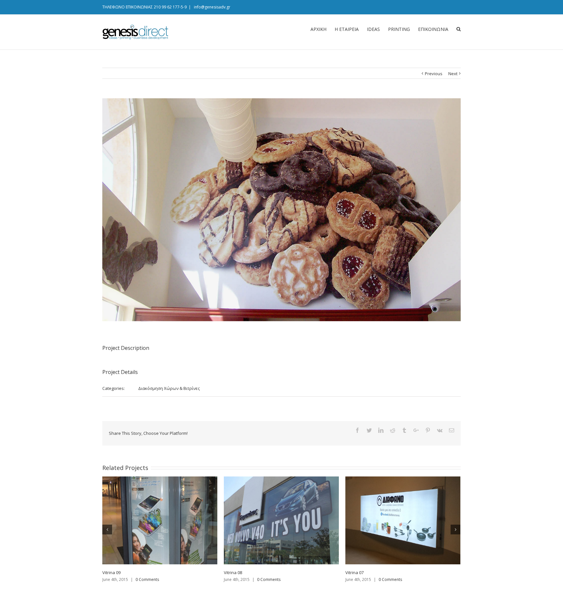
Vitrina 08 (233, 572)
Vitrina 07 (354, 572)
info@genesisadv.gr (211, 7)
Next (452, 73)
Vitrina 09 (111, 572)
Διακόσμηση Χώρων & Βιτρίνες (169, 388)
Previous (433, 73)
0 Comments (147, 579)
